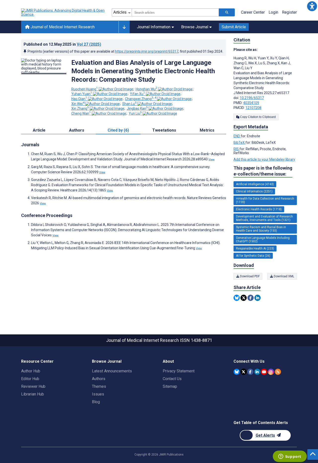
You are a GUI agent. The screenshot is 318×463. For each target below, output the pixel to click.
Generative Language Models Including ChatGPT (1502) (263, 239)
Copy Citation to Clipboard (257, 117)
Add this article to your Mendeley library (264, 159)
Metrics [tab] (207, 130)
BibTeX (239, 142)
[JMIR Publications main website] (63, 12)
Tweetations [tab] (164, 130)
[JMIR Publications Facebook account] (250, 372)
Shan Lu (129, 104)
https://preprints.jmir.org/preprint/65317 (146, 51)
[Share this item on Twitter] (243, 298)
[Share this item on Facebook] (250, 298)
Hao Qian (79, 99)
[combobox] (175, 12)
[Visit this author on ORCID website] (116, 89)
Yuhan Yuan (81, 94)
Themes (99, 386)
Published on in (62, 44)
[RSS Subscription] (278, 372)
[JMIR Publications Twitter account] (243, 372)
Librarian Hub (32, 394)
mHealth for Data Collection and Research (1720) (265, 200)
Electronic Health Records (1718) (259, 209)
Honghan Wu (146, 89)
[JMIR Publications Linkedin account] (257, 372)
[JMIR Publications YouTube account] (264, 372)
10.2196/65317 (252, 98)
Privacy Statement (179, 371)
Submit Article (234, 27)
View (211, 159)
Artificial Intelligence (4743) (255, 184)
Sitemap (170, 386)
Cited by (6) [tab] (118, 130)
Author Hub (30, 371)
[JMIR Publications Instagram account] (271, 372)
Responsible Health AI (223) (255, 248)
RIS (236, 149)
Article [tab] (39, 130)
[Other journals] (124, 27)
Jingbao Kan (137, 108)
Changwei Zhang (140, 99)
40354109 (251, 103)
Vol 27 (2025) (89, 44)
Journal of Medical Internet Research (62, 27)
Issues (98, 394)
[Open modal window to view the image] (43, 73)
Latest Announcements (112, 371)
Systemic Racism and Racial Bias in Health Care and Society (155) (261, 228)
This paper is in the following (263, 171)
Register (289, 12)
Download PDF (249, 276)
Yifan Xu (137, 94)
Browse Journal (194, 27)
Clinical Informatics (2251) (254, 191)
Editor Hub (30, 378)
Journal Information (153, 27)
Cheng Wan (81, 113)
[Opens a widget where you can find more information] (290, 457)
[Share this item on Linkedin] (257, 298)
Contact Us (172, 378)
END (237, 136)
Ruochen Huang (84, 89)
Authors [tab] (76, 130)
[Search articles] (227, 12)
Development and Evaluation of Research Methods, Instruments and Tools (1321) (264, 218)
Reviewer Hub (33, 386)
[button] (312, 6)
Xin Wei (77, 104)
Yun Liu (135, 113)
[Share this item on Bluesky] (237, 298)
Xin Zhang (80, 108)
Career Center (253, 12)
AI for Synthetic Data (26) (253, 255)
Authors (98, 378)
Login (273, 12)
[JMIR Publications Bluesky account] (237, 372)
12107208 (253, 108)
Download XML (283, 276)
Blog (96, 401)
